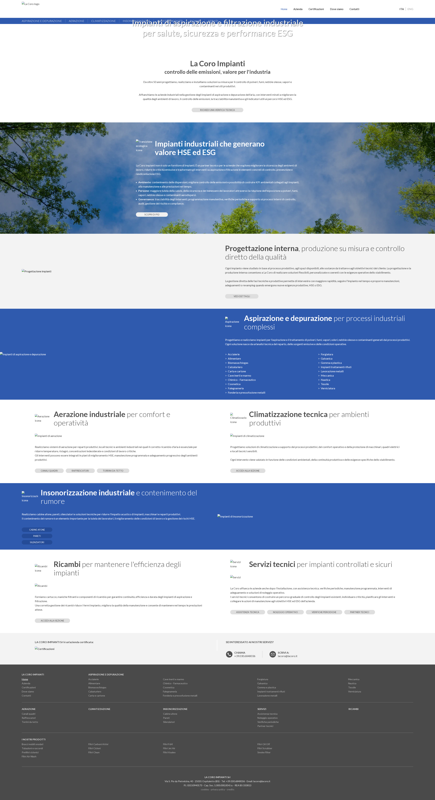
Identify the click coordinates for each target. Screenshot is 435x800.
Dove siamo (336, 9)
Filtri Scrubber (264, 748)
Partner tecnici (359, 612)
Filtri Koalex (169, 752)
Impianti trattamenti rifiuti (336, 367)
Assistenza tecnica (247, 612)
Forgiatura (327, 354)
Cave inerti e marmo (239, 375)
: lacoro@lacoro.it (287, 654)
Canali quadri (49, 470)
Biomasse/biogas (238, 362)
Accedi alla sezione (247, 470)
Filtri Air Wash (29, 756)
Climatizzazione (99, 709)
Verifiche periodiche (324, 612)
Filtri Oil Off (263, 744)
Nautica (325, 379)
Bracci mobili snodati (32, 744)
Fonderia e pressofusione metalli (246, 392)
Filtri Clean (94, 752)
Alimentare (234, 358)
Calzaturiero (235, 367)
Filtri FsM (168, 744)
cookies (205, 789)
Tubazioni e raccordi (32, 748)
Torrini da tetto (113, 470)
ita (401, 9)
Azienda (297, 9)
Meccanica (327, 375)
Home (284, 9)
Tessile (325, 384)
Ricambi (354, 709)
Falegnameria (236, 388)
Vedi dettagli (242, 296)
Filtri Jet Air (169, 748)
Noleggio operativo (285, 612)
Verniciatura (328, 388)
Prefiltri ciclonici (30, 752)
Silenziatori (37, 542)
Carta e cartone (237, 371)
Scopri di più (151, 214)
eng (410, 9)
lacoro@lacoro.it (261, 781)
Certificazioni (316, 9)
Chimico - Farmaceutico (242, 379)
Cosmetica (234, 384)
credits (230, 789)
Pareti (37, 536)
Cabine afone (37, 529)
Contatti (354, 9)
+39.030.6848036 (244, 654)
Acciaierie (234, 354)
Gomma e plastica (331, 362)
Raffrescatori (80, 470)
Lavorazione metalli (332, 371)
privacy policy (218, 789)
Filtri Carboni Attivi (98, 744)
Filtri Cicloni (94, 748)
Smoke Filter (264, 752)
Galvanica (326, 358)
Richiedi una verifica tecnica (217, 110)
